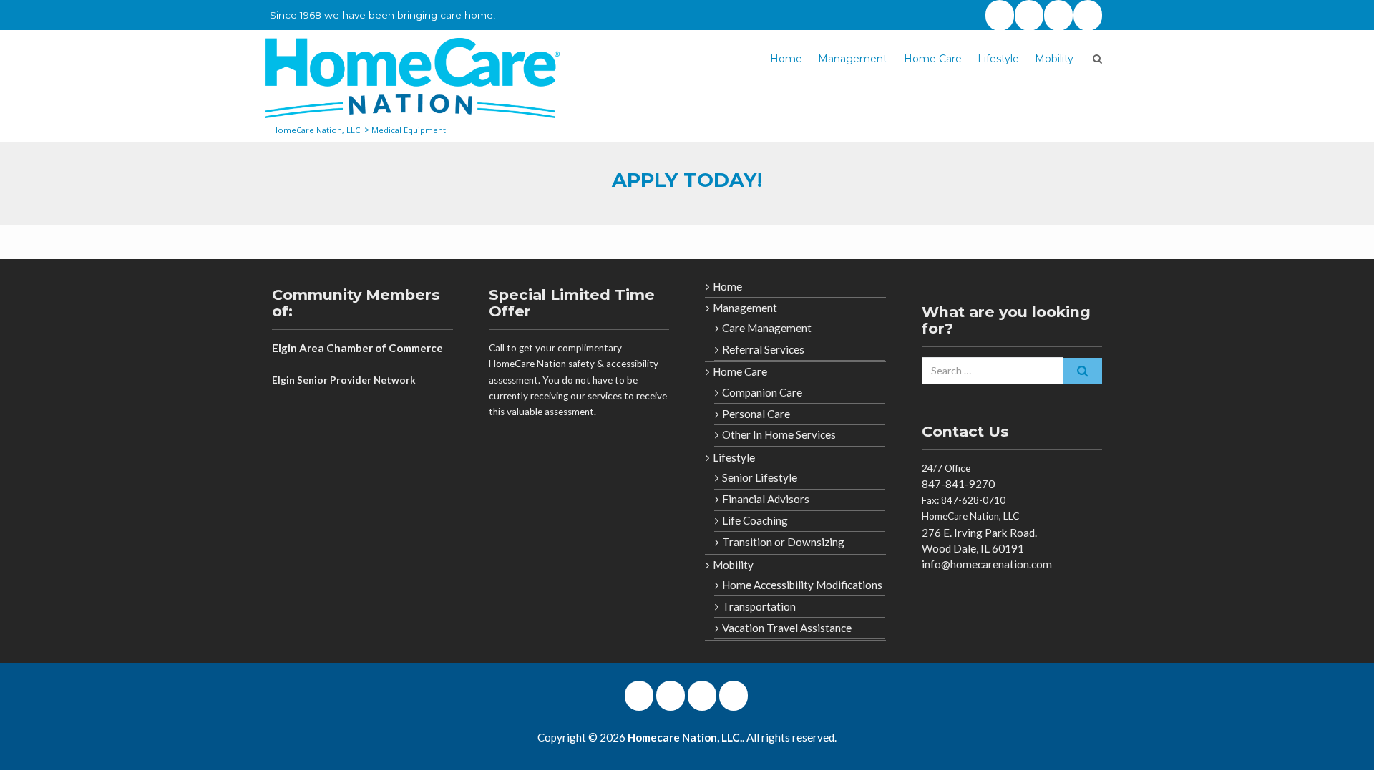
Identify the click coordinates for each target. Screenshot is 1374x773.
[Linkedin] (1058, 15)
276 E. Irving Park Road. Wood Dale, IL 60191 (979, 540)
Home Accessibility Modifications (802, 584)
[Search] (1082, 371)
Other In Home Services (779, 434)
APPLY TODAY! (687, 180)
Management (852, 58)
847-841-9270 (958, 483)
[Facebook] (1029, 15)
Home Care (933, 58)
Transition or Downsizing (783, 541)
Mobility (1054, 58)
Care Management (767, 327)
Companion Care (762, 392)
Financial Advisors (765, 498)
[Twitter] (999, 15)
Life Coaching (755, 520)
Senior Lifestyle (759, 477)
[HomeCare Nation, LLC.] (412, 78)
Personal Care (756, 413)
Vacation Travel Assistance (787, 627)
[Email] (1087, 15)
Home (786, 58)
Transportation (759, 606)
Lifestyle (998, 58)
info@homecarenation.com (987, 564)
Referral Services (763, 349)
